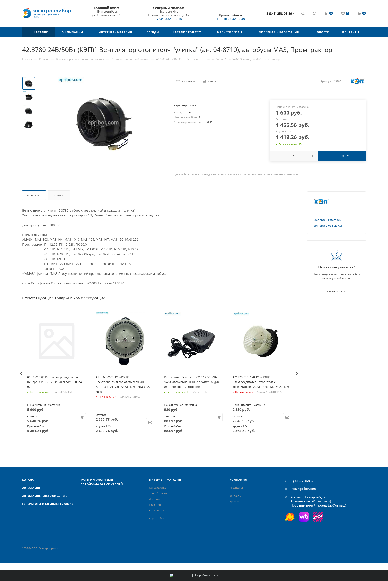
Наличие (59, 195)
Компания (238, 479)
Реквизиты (236, 487)
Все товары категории (327, 220)
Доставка (154, 499)
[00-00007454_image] (103, 122)
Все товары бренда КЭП (328, 225)
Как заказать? (157, 487)
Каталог (29, 479)
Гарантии (155, 505)
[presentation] (21, 373)
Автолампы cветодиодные (44, 496)
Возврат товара (158, 510)
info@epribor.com (303, 489)
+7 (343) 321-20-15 (168, 19)
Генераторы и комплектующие (47, 504)
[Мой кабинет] (314, 14)
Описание (34, 195)
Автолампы (32, 487)
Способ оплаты (158, 493)
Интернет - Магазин (165, 479)
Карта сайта (156, 518)
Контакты (235, 496)
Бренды (234, 501)
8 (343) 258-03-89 (279, 13)
